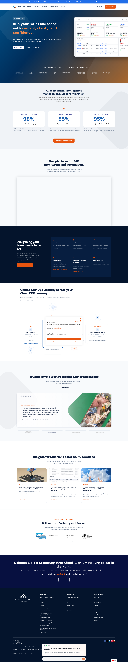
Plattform (28, 6)
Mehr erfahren (24, 423)
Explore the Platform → (34, 47)
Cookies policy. (57, 328)
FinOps (42, 605)
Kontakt (96, 608)
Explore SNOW (77, 271)
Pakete (63, 6)
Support (99, 6)
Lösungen (36, 6)
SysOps (42, 600)
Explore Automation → (79, 252)
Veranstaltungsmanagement (48, 608)
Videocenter (70, 608)
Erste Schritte (18, 47)
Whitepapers (70, 605)
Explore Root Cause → (59, 252)
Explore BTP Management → (60, 269)
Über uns (96, 597)
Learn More (95, 1)
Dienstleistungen (98, 617)
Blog (68, 602)
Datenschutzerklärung (18, 646)
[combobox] (114, 660)
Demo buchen (110, 6)
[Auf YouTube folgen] (114, 641)
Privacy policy (78, 321)
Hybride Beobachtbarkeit (47, 597)
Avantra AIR (43, 632)
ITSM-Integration (44, 625)
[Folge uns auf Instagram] (112, 641)
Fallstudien (70, 600)
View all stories (64, 387)
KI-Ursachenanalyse (45, 610)
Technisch (97, 615)
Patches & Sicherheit (46, 620)
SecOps (42, 602)
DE (115, 660)
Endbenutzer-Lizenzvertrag (19, 649)
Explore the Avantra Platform (63, 140)
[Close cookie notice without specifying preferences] (80, 319)
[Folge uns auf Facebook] (105, 641)
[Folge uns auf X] (107, 641)
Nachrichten (97, 602)
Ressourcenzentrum (73, 597)
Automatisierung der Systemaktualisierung (46, 614)
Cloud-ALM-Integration (46, 623)
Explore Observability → (100, 267)
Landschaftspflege (45, 617)
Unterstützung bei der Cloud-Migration (48, 629)
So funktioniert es (25, 265)
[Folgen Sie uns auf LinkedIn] (109, 641)
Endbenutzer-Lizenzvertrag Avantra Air (37, 649)
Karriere (96, 605)
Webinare (69, 610)
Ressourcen (45, 6)
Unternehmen (54, 6)
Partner (96, 600)
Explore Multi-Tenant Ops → (101, 252)
